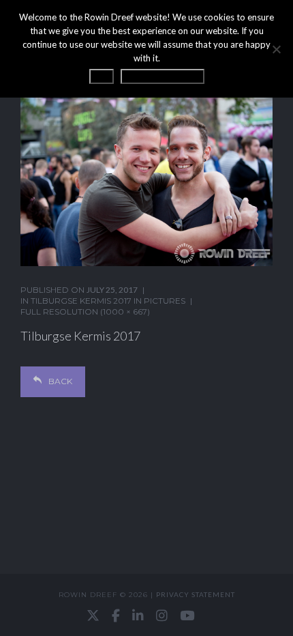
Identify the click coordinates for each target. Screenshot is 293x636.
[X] (93, 615)
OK (101, 76)
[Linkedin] (138, 615)
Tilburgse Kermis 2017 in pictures (108, 300)
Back (60, 381)
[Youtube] (187, 615)
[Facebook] (116, 615)
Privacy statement (195, 594)
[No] (276, 49)
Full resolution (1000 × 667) (85, 311)
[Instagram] (162, 615)
